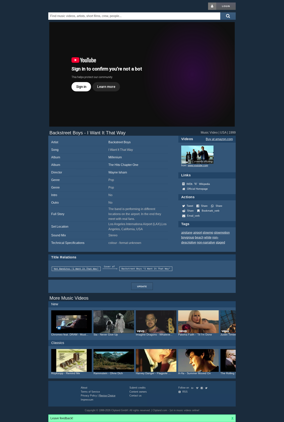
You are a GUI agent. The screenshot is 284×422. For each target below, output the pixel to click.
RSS (185, 391)
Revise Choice (107, 395)
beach (199, 237)
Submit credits (137, 387)
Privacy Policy (89, 395)
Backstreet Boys (119, 142)
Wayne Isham (117, 172)
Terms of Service (90, 391)
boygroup (187, 237)
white (208, 237)
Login (226, 6)
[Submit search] (228, 16)
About (84, 387)
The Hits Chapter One (123, 164)
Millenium (115, 157)
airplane (186, 232)
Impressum (87, 399)
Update (142, 286)
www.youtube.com (198, 165)
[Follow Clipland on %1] (193, 387)
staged (220, 242)
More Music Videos (68, 298)
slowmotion (222, 232)
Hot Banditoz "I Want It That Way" (76, 269)
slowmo (208, 232)
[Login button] (212, 6)
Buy (219, 139)
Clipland (68, 6)
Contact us (135, 395)
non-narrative (206, 242)
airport (197, 232)
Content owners (138, 391)
